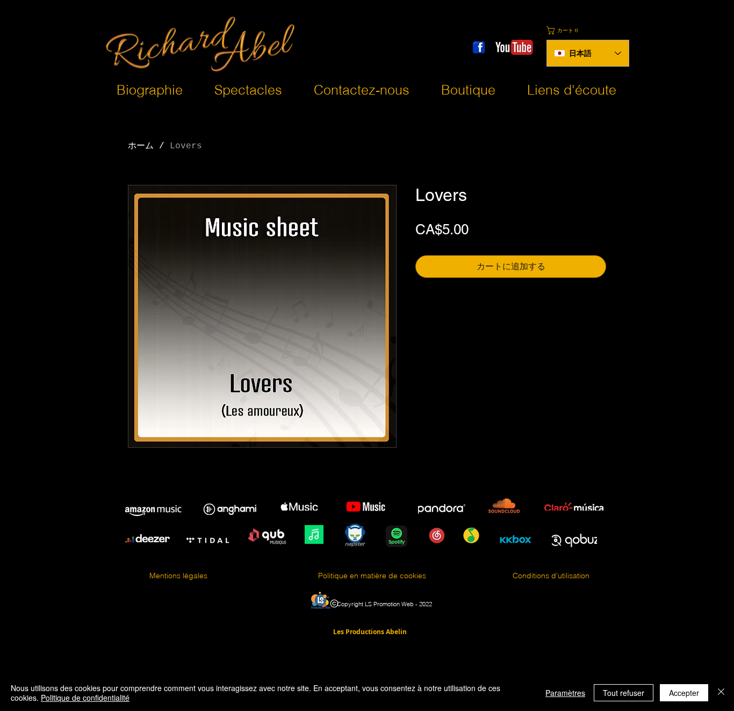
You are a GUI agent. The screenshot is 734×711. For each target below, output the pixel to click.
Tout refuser (623, 692)
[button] (564, 30)
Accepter (684, 692)
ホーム (141, 146)
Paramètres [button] (565, 692)
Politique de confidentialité (85, 697)
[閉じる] (721, 692)
